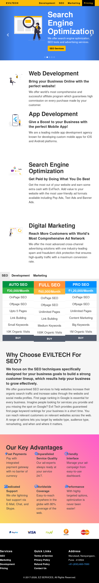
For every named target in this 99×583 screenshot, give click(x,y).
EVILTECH (12, 3)
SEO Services (57, 48)
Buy (18, 338)
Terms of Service (43, 555)
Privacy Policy (42, 560)
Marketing (74, 3)
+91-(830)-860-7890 (78, 564)
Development (47, 3)
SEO (61, 3)
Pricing (88, 3)
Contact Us (40, 568)
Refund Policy (42, 564)
